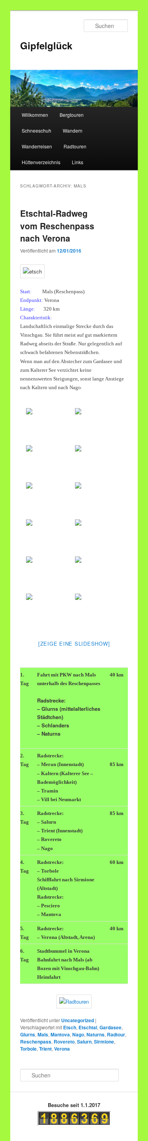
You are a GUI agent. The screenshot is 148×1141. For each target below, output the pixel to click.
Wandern (72, 130)
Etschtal (88, 1027)
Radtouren (75, 146)
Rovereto (64, 1041)
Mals (42, 1034)
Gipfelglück (46, 45)
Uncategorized (77, 1020)
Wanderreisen (37, 146)
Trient (45, 1048)
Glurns (27, 1034)
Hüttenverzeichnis (41, 162)
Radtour (116, 1034)
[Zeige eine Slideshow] (74, 643)
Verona (62, 1048)
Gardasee (110, 1027)
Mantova (60, 1034)
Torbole (28, 1048)
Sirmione (104, 1041)
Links (77, 162)
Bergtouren (72, 114)
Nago (78, 1034)
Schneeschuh (36, 130)
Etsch (69, 1027)
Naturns (95, 1034)
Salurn (84, 1041)
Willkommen (35, 114)
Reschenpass (35, 1041)
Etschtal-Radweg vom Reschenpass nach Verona (57, 225)
